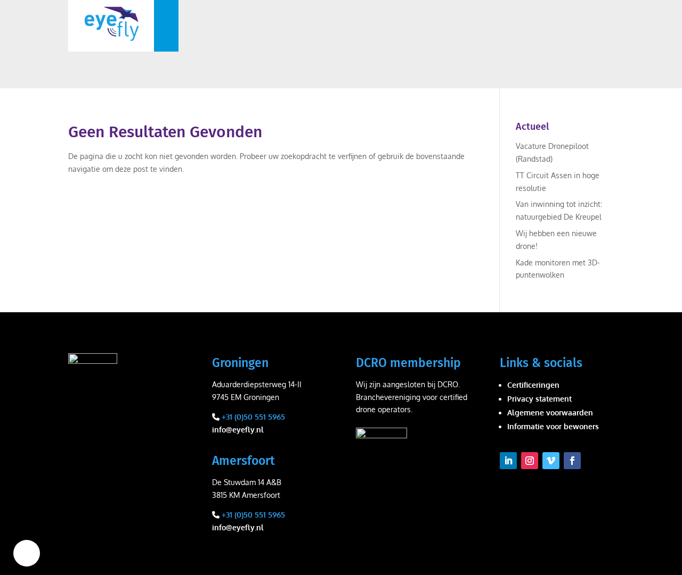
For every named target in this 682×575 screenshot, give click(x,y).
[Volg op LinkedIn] (508, 460)
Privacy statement (539, 398)
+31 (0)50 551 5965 (252, 416)
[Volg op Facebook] (572, 460)
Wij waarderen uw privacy (26, 553)
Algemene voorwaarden (550, 412)
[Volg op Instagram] (529, 460)
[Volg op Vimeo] (550, 460)
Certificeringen (533, 384)
